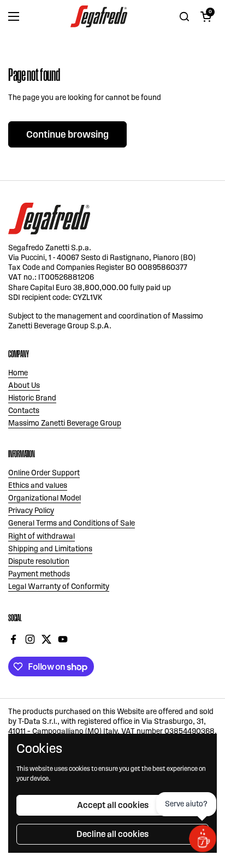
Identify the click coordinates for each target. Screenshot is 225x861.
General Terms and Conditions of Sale (71, 523)
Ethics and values (37, 485)
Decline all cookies (112, 834)
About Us (24, 385)
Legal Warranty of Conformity (58, 586)
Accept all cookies (113, 805)
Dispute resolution (38, 561)
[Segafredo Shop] (98, 16)
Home (18, 373)
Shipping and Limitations (50, 549)
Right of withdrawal (41, 536)
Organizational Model (44, 498)
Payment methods (39, 574)
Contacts (23, 410)
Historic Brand (32, 398)
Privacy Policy (31, 510)
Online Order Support (44, 473)
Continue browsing (67, 134)
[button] (206, 16)
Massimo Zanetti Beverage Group (64, 423)
